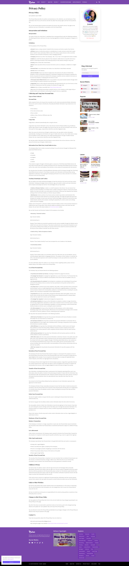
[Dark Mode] (97, 2)
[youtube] (32, 542)
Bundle (93, 534)
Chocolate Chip (82, 540)
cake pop (93, 536)
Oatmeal (87, 549)
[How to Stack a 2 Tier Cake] (83, 129)
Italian (80, 547)
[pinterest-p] (34, 542)
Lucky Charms (87, 547)
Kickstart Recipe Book (65, 2)
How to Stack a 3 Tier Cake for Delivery (84, 166)
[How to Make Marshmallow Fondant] (83, 122)
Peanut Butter (82, 551)
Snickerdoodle (90, 553)
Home (38, 2)
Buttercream (81, 536)
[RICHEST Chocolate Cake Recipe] (84, 174)
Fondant (96, 542)
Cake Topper (81, 538)
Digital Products (77, 2)
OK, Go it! (11, 562)
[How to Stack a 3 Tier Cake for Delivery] (84, 160)
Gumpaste (93, 544)
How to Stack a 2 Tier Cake (93, 128)
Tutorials (84, 2)
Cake (88, 536)
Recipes (56, 2)
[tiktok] (40, 542)
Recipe (88, 551)
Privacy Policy (86, 563)
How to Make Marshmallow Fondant (93, 122)
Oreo (92, 549)
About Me (50, 2)
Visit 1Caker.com (90, 38)
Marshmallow (95, 547)
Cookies (96, 540)
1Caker (40, 563)
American (81, 534)
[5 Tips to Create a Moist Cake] (83, 115)
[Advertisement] (90, 52)
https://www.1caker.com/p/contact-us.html (58, 523)
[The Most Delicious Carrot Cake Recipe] (95, 160)
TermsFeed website (54, 207)
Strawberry (81, 555)
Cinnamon (90, 540)
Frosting (81, 544)
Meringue (81, 549)
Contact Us (78, 563)
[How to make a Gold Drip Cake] (95, 174)
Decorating (81, 542)
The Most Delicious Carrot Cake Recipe (95, 165)
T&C (99, 563)
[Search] (99, 2)
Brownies (87, 534)
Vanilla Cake (81, 557)
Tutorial (87, 555)
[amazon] (42, 542)
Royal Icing (94, 551)
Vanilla (92, 555)
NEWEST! (43, 2)
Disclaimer (94, 563)
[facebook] (29, 542)
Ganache (86, 544)
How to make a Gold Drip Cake (94, 179)
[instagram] (37, 542)
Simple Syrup (82, 553)
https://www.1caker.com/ (55, 87)
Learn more (10, 559)
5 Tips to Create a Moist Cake (94, 115)
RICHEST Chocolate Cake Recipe (83, 180)
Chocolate (88, 538)
